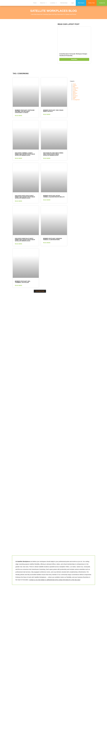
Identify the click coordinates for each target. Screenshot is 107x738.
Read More (18, 115)
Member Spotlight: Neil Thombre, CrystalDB (22, 282)
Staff (74, 98)
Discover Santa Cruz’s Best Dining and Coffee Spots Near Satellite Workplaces (25, 197)
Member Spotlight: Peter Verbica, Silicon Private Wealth (53, 196)
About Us (42, 2)
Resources (75, 95)
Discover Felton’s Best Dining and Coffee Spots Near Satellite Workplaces (53, 154)
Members (75, 93)
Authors (75, 85)
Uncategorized (76, 99)
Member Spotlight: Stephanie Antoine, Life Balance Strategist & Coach (25, 111)
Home (34, 2)
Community (75, 88)
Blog (74, 86)
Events (74, 89)
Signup (74, 97)
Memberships (63, 2)
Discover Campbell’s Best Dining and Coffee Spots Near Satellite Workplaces (25, 154)
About (74, 84)
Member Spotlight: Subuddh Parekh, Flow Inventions (52, 239)
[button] (40, 291)
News (74, 94)
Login (72, 2)
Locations (52, 2)
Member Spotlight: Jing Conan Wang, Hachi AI (53, 111)
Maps (74, 91)
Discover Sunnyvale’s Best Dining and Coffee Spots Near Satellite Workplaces (25, 239)
